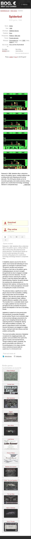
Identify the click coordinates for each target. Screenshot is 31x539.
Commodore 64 (13, 40)
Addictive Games (14, 31)
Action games (14, 10)
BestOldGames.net (5, 10)
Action (11, 26)
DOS (23, 40)
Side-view (17, 35)
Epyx (10, 33)
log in (16, 57)
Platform (11, 35)
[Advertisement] (15, 76)
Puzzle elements (13, 38)
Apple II (11, 42)
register (11, 57)
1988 (10, 28)
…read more (26, 184)
